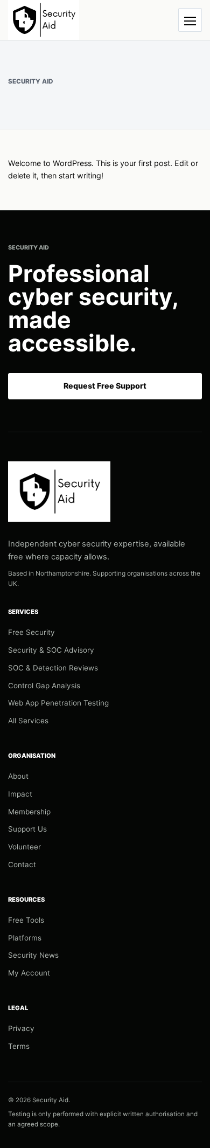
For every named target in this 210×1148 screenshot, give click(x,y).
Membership (29, 811)
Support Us (27, 829)
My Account (29, 973)
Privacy (21, 1028)
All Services (28, 720)
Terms (19, 1046)
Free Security (31, 632)
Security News (33, 955)
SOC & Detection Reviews (53, 667)
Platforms (24, 937)
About (18, 776)
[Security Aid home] (43, 20)
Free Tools (26, 920)
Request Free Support (105, 385)
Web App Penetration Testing (58, 703)
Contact (22, 864)
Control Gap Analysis (44, 685)
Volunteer (24, 846)
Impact (20, 794)
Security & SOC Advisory (51, 650)
